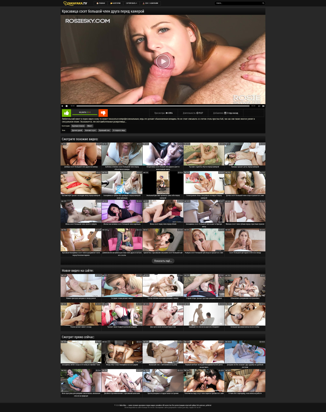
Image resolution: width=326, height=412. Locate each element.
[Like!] (66, 113)
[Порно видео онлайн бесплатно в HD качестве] (75, 3)
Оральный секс (104, 130)
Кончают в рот (90, 130)
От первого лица (119, 130)
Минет (89, 126)
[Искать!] (263, 3)
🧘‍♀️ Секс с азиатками (150, 3)
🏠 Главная (100, 3)
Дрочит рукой (77, 130)
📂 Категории (115, 3)
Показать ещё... (163, 261)
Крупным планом (78, 126)
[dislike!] (103, 113)
